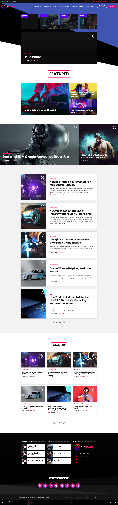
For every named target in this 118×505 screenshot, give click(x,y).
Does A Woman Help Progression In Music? (70, 270)
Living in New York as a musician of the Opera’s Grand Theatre (70, 241)
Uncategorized (27, 53)
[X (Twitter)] (110, 1)
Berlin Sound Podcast (35, 461)
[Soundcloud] (111, 1)
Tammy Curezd (59, 454)
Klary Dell (57, 461)
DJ (82, 151)
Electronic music (6, 152)
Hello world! (32, 57)
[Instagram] (113, 1)
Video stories (53, 236)
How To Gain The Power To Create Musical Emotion (94, 156)
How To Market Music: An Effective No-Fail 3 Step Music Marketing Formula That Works (69, 300)
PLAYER (111, 6)
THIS (50, 497)
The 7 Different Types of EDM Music (83, 407)
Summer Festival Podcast (34, 454)
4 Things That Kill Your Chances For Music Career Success (70, 183)
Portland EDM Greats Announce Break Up (36, 156)
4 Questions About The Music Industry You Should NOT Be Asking (70, 212)
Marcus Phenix (59, 447)
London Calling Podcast (33, 447)
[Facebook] (115, 1)
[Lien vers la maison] (7, 7)
